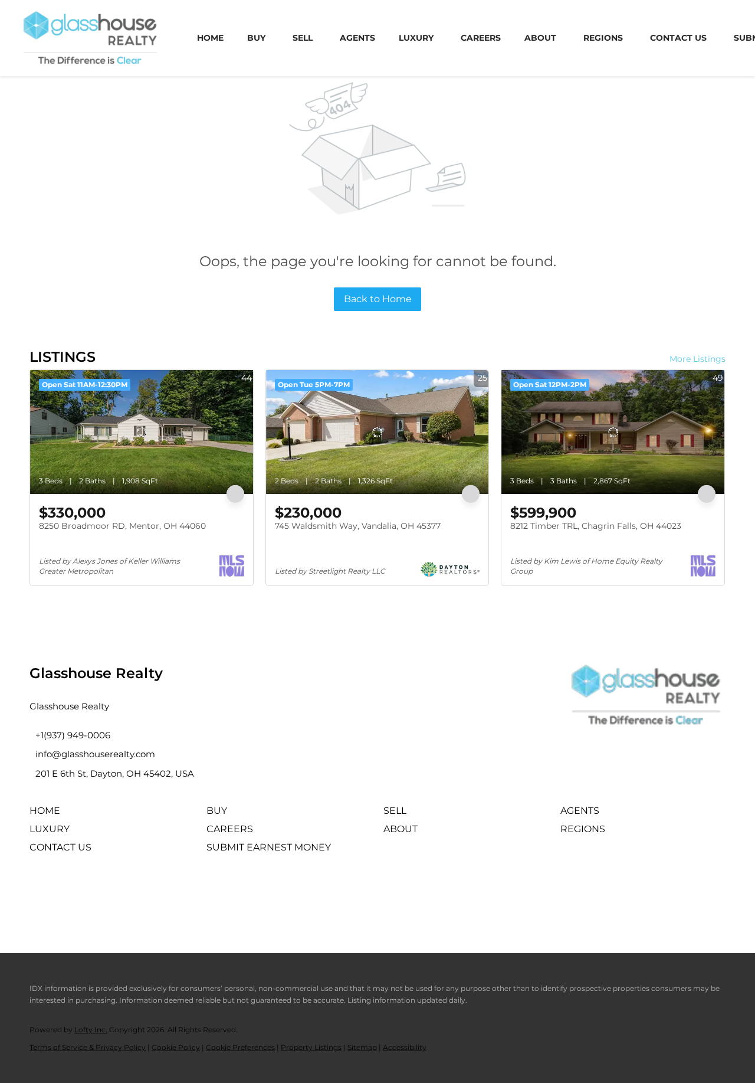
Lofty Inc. (90, 1029)
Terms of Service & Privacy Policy (87, 1047)
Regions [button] (603, 37)
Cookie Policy (176, 1047)
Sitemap (362, 1047)
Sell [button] (303, 37)
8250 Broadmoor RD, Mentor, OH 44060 (122, 526)
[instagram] (106, 894)
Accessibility (404, 1047)
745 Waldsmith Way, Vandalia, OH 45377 (358, 526)
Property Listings (311, 1047)
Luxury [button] (416, 37)
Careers (481, 37)
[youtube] (138, 894)
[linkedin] (74, 894)
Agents (357, 37)
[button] (47, 814)
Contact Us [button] (678, 37)
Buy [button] (256, 37)
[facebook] (41, 894)
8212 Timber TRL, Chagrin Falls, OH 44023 (595, 526)
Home (210, 37)
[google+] (171, 894)
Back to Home (378, 299)
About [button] (540, 37)
